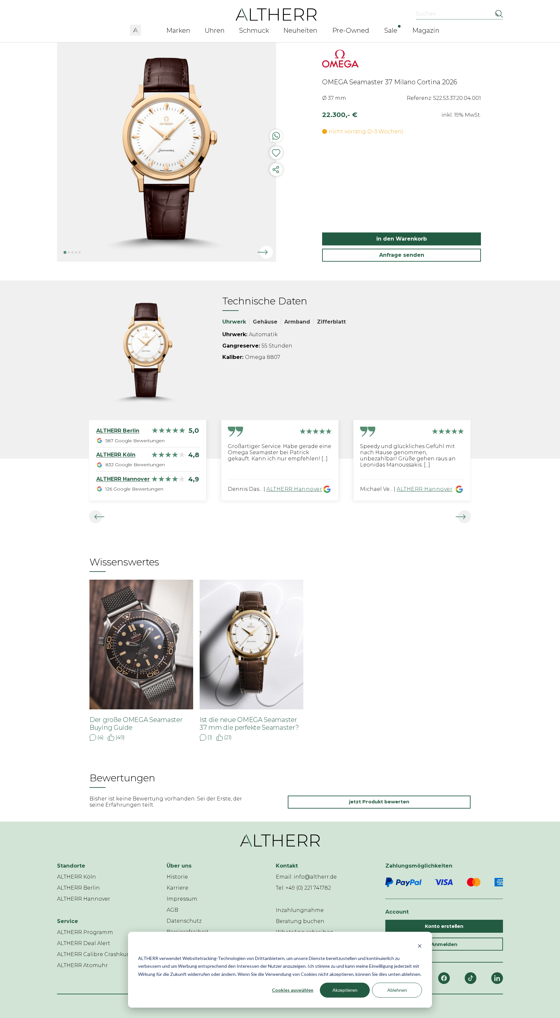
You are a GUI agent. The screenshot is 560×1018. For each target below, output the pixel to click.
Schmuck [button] (254, 30)
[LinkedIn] (497, 978)
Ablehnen (397, 990)
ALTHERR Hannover (294, 489)
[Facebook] (444, 978)
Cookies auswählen (292, 990)
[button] (135, 29)
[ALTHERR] (276, 14)
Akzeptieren (344, 990)
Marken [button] (178, 30)
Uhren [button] (215, 30)
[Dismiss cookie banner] (419, 946)
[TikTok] (470, 978)
